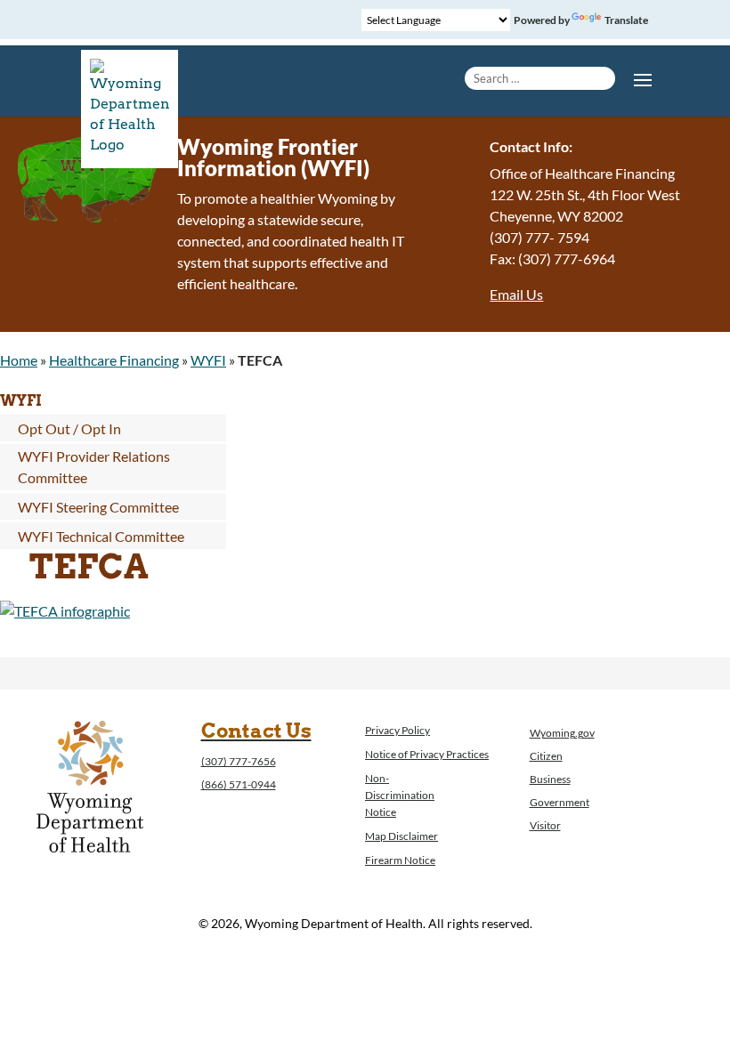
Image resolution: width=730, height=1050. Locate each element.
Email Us (516, 294)
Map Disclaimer (401, 836)
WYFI (208, 359)
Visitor (545, 825)
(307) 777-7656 (238, 761)
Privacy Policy (397, 730)
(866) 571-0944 (238, 784)
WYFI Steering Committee (98, 506)
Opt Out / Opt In (69, 428)
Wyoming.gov (562, 732)
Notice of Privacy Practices (427, 754)
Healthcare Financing (114, 359)
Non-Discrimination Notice (399, 795)
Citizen (546, 756)
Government (559, 802)
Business (550, 779)
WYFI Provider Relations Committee (94, 467)
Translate (626, 20)
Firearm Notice (400, 860)
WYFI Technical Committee (101, 536)
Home (18, 359)
